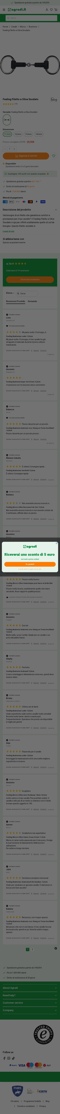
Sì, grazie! (30, 564)
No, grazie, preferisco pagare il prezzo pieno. (30, 569)
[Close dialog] (56, 543)
